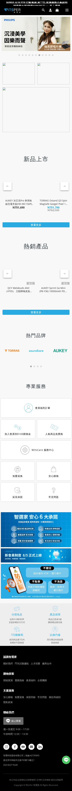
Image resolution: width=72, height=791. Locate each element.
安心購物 (8, 697)
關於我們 (8, 663)
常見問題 (42, 697)
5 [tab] (32, 55)
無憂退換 (19, 697)
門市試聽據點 (22, 663)
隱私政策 (8, 702)
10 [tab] (49, 55)
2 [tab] (22, 55)
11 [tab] (52, 55)
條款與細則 (55, 697)
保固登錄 (30, 697)
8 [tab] (42, 55)
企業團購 (42, 680)
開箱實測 (8, 680)
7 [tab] (39, 55)
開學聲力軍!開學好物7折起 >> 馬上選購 (36, 3)
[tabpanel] (36, 34)
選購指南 (19, 680)
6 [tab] (36, 55)
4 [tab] (29, 55)
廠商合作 (47, 663)
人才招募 (35, 663)
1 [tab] (19, 55)
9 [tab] (46, 55)
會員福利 (30, 680)
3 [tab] (26, 55)
